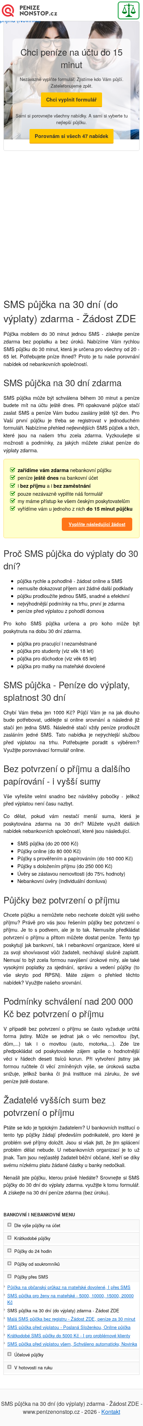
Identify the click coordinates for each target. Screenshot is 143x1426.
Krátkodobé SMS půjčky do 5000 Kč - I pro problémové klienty (68, 1335)
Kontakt (110, 1412)
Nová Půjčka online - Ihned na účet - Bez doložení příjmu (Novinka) (33, 10)
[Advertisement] (71, 219)
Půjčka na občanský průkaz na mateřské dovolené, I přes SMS (69, 1287)
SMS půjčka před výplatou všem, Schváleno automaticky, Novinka (72, 1343)
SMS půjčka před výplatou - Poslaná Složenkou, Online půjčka (69, 1327)
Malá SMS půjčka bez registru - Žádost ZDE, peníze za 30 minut (71, 1318)
